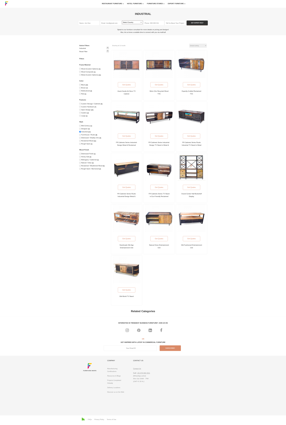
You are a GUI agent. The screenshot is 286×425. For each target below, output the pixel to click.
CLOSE (197, 182)
